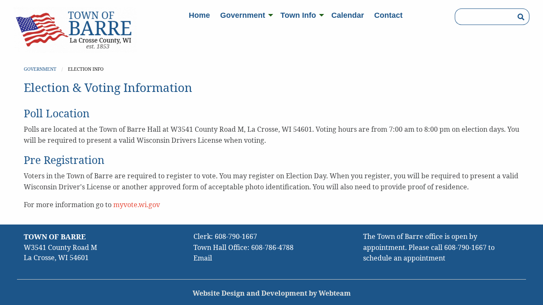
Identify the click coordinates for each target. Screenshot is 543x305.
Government (40, 69)
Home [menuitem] (199, 15)
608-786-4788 (272, 247)
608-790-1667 (236, 236)
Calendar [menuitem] (347, 15)
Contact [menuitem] (388, 15)
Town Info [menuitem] (298, 15)
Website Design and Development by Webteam (272, 293)
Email (202, 258)
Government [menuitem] (242, 15)
